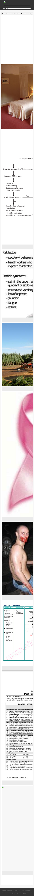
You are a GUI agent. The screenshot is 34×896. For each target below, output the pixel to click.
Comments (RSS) (21, 894)
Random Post (28, 890)
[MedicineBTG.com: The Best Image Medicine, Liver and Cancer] (17, 5)
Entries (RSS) (11, 894)
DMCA (14, 890)
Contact (4, 890)
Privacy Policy (20, 890)
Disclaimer (9, 890)
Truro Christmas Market (9, 13)
